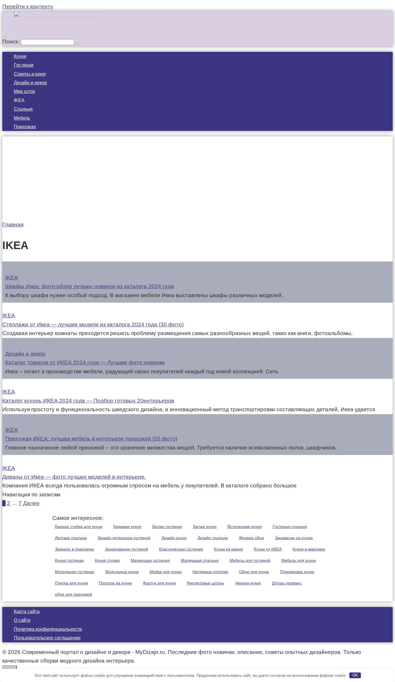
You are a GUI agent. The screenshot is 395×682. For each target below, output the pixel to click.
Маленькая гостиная (150, 560)
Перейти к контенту (27, 6)
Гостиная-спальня (290, 526)
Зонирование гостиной (126, 549)
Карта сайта (27, 611)
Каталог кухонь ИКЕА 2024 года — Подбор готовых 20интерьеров (88, 401)
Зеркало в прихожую (74, 549)
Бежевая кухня (127, 526)
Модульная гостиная (74, 571)
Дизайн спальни (213, 537)
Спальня (23, 109)
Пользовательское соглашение (47, 637)
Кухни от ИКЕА (268, 549)
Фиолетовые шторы (205, 583)
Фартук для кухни (159, 583)
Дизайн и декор (30, 82)
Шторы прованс (287, 583)
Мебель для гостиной (250, 560)
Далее (31, 503)
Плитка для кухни (71, 583)
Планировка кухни (297, 571)
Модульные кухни (122, 571)
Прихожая (25, 126)
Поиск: (11, 42)
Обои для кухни (254, 571)
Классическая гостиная (181, 549)
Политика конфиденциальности (48, 629)
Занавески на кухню (294, 537)
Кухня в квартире (309, 549)
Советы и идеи (30, 74)
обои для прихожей (73, 594)
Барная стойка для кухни (78, 526)
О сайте (22, 620)
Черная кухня (248, 583)
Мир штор (24, 91)
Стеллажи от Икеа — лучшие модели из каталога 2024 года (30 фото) (93, 324)
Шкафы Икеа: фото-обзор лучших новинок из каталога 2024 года (89, 286)
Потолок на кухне (115, 583)
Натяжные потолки (210, 571)
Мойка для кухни (166, 571)
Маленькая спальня (200, 560)
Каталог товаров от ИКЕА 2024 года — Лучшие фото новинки (85, 362)
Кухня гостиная (69, 560)
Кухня (20, 56)
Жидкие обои (251, 537)
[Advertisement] (197, 176)
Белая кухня (205, 526)
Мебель (22, 118)
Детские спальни (71, 537)
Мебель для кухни (298, 560)
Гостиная (24, 65)
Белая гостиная (167, 526)
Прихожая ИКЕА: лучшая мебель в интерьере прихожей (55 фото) (91, 439)
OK (355, 675)
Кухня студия (107, 560)
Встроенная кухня (245, 526)
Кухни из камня (228, 549)
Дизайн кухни (174, 537)
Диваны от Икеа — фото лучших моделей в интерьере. (74, 477)
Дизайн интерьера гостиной (124, 537)
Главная (12, 225)
